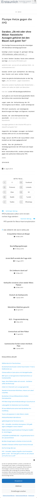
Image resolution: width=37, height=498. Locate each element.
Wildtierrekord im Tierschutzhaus (11, 363)
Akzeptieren (18, 481)
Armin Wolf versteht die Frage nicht (18, 258)
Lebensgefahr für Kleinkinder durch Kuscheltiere (15, 405)
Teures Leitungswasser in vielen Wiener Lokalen (15, 414)
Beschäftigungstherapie (18, 246)
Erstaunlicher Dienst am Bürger (18, 234)
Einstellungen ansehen (18, 491)
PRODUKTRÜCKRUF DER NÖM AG (11, 417)
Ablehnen (18, 486)
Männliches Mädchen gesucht (18, 307)
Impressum (31, 495)
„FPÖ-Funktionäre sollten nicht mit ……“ (14, 54)
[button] (34, 460)
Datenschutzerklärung (9, 495)
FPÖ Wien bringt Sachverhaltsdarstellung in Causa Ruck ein (18, 401)
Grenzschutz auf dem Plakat (18, 331)
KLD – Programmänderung (18, 319)
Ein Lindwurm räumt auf (18, 270)
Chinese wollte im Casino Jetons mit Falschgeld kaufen (17, 372)
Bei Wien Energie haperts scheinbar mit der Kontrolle (16, 441)
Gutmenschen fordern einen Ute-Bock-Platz (19, 345)
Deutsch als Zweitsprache (18, 295)
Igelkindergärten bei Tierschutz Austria (13, 421)
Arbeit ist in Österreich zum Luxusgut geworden (15, 387)
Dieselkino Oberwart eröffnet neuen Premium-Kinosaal (17, 444)
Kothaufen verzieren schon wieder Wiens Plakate (18, 284)
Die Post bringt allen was (9, 448)
